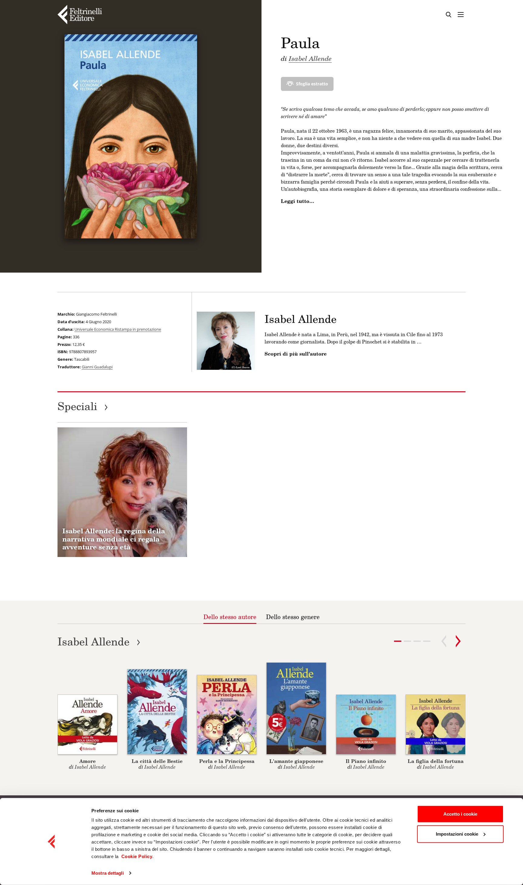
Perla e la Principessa (227, 761)
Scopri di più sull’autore (296, 353)
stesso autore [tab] (229, 616)
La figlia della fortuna (436, 761)
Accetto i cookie (460, 814)
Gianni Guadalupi (97, 367)
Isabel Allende (310, 58)
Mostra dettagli (107, 873)
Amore (87, 761)
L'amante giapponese (296, 761)
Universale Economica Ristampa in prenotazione (117, 329)
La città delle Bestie (157, 761)
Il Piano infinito (366, 761)
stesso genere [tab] (293, 616)
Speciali (83, 406)
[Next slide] (458, 641)
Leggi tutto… (297, 201)
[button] (407, 641)
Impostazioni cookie (457, 833)
